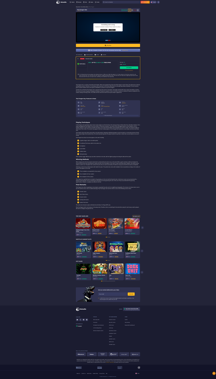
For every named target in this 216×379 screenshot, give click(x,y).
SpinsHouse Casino (112, 330)
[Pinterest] (86, 319)
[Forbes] (92, 354)
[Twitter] (80, 319)
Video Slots (82, 106)
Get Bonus (129, 67)
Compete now (125, 50)
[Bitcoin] (81, 354)
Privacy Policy (101, 373)
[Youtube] (77, 319)
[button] (80, 234)
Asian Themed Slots (105, 106)
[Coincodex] (135, 354)
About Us (78, 373)
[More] (214, 373)
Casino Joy (111, 327)
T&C (106, 373)
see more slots (136, 216)
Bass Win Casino (112, 322)
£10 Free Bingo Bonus (97, 327)
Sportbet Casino (112, 338)
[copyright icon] (113, 354)
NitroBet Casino (112, 344)
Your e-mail (101, 294)
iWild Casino (111, 325)
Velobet (110, 336)
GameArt (124, 103)
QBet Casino (111, 341)
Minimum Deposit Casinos (98, 330)
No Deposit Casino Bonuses (98, 325)
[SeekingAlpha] (124, 354)
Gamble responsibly (110, 362)
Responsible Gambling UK (130, 325)
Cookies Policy (95, 373)
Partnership (89, 373)
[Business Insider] (103, 354)
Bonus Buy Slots (96, 319)
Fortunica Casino (112, 319)
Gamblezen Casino (112, 333)
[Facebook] (83, 319)
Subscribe (131, 294)
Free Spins (95, 322)
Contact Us (83, 373)
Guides (126, 319)
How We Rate (127, 322)
